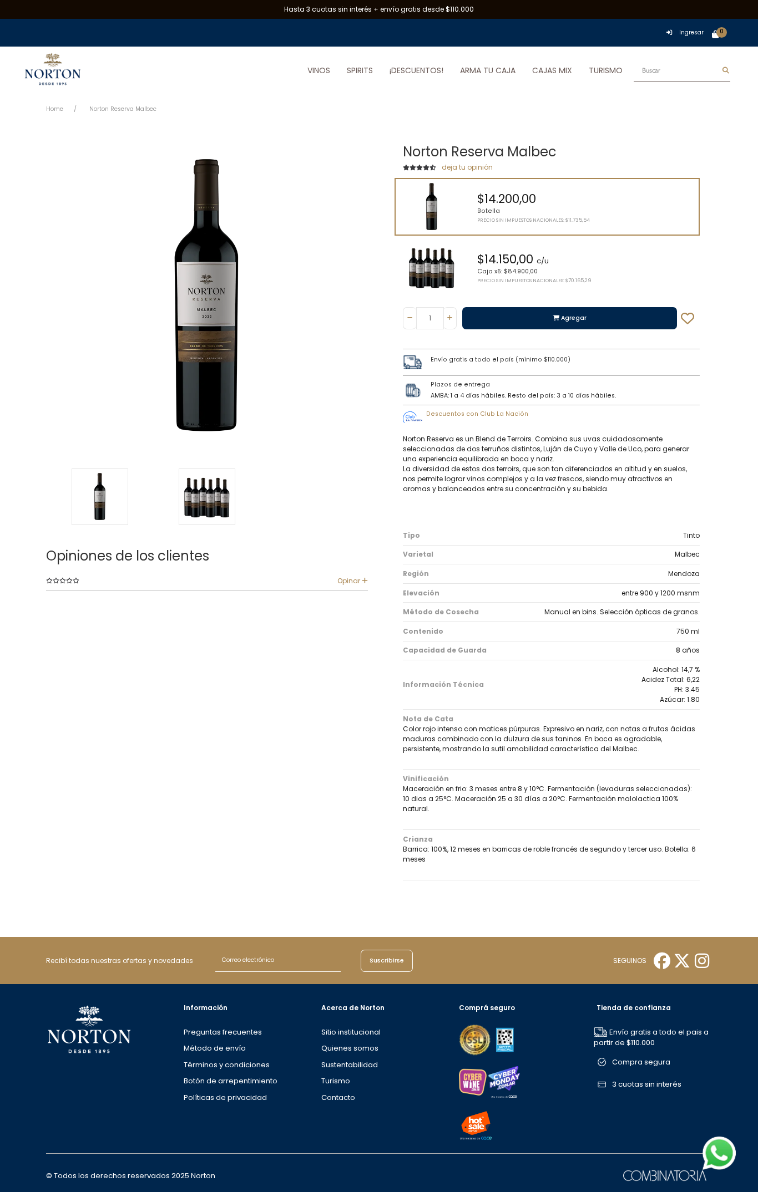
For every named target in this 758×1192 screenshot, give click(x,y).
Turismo (606, 70)
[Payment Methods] (475, 1039)
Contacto (338, 1097)
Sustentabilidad (349, 1064)
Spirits (360, 70)
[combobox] (682, 70)
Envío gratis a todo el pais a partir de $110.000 (651, 1037)
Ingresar (691, 32)
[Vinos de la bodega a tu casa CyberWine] (473, 1081)
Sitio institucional (351, 1032)
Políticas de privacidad (225, 1097)
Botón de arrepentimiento (230, 1081)
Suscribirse (387, 960)
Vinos (318, 70)
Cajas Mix (552, 70)
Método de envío (215, 1048)
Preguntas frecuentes (223, 1032)
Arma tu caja (488, 70)
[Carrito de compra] (715, 35)
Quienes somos (349, 1048)
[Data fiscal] (504, 1039)
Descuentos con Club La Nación (477, 414)
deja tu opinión (467, 167)
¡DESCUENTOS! (416, 70)
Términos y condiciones (227, 1064)
